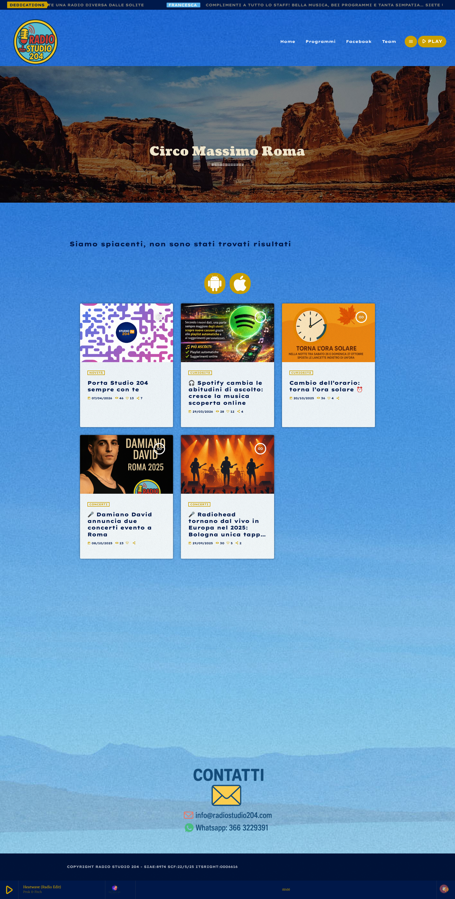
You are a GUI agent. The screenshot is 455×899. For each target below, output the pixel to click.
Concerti (98, 504)
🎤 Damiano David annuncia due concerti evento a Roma (119, 524)
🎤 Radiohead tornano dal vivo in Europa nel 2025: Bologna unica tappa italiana (226, 527)
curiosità (200, 372)
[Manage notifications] (444, 889)
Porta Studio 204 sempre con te (117, 386)
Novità (96, 372)
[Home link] (35, 41)
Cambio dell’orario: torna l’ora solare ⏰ (326, 386)
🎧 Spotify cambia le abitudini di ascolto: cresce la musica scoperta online (225, 392)
